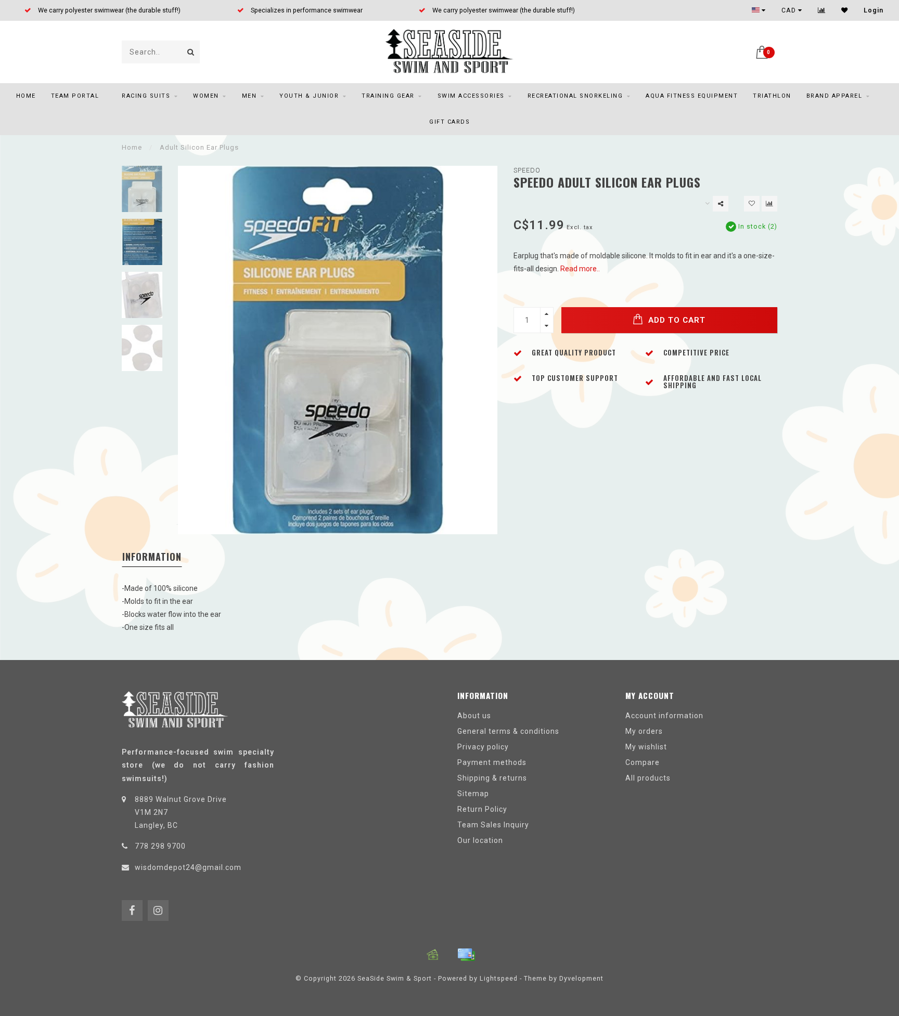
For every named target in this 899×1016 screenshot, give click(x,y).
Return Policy (482, 809)
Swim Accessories (471, 96)
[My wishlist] (844, 10)
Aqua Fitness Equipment (692, 96)
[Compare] (822, 10)
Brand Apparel (834, 96)
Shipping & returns (492, 778)
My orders (644, 731)
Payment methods (491, 762)
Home (26, 96)
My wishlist (646, 747)
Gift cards (449, 121)
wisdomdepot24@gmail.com (188, 867)
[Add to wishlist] (752, 204)
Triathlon (772, 96)
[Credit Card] (466, 954)
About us (474, 715)
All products (648, 778)
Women (206, 96)
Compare (642, 762)
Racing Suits (146, 96)
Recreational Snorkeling (575, 96)
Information (152, 556)
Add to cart (675, 320)
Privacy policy (483, 747)
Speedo (527, 170)
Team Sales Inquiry (493, 825)
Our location (480, 840)
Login (873, 10)
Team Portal (75, 96)
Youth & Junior (309, 96)
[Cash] (433, 954)
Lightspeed (499, 978)
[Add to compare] (769, 204)
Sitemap (473, 793)
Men (249, 96)
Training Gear (388, 96)
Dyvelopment (581, 978)
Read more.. (580, 269)
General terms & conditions (508, 731)
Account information (664, 715)
